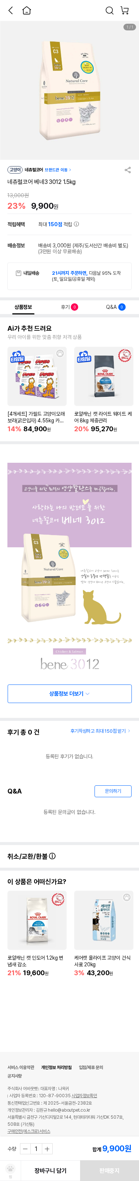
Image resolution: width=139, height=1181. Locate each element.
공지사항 (14, 1076)
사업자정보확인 (84, 1095)
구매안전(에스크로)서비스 (28, 1131)
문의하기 (113, 791)
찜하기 (60, 353)
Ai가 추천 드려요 (29, 328)
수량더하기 (47, 1149)
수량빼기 (25, 1149)
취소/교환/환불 (28, 856)
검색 (109, 10)
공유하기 (128, 170)
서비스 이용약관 (20, 1067)
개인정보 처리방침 (56, 1067)
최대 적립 (56, 224)
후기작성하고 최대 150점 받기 (98, 731)
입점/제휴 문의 (91, 1067)
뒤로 (10, 10)
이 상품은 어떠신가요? (36, 881)
